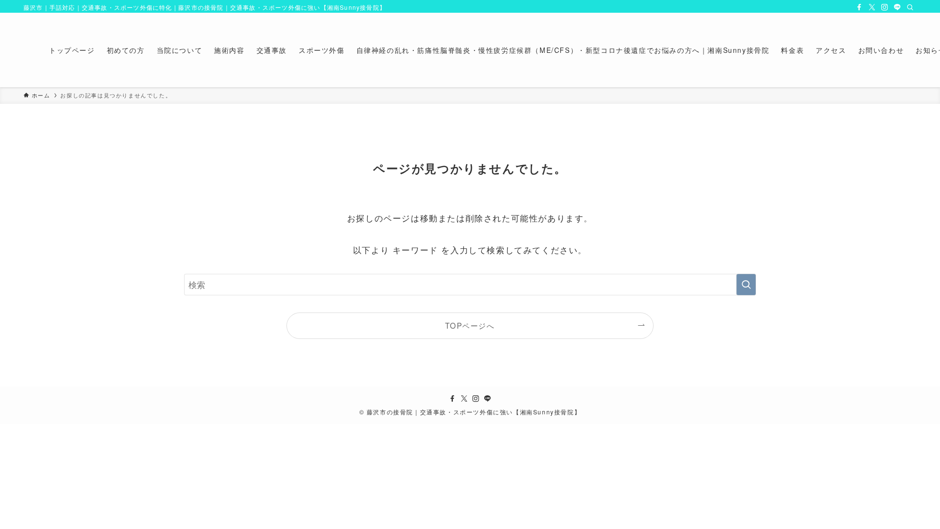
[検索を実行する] (746, 284)
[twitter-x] (872, 7)
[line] (897, 7)
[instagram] (884, 7)
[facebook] (859, 7)
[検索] (910, 7)
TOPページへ (469, 325)
